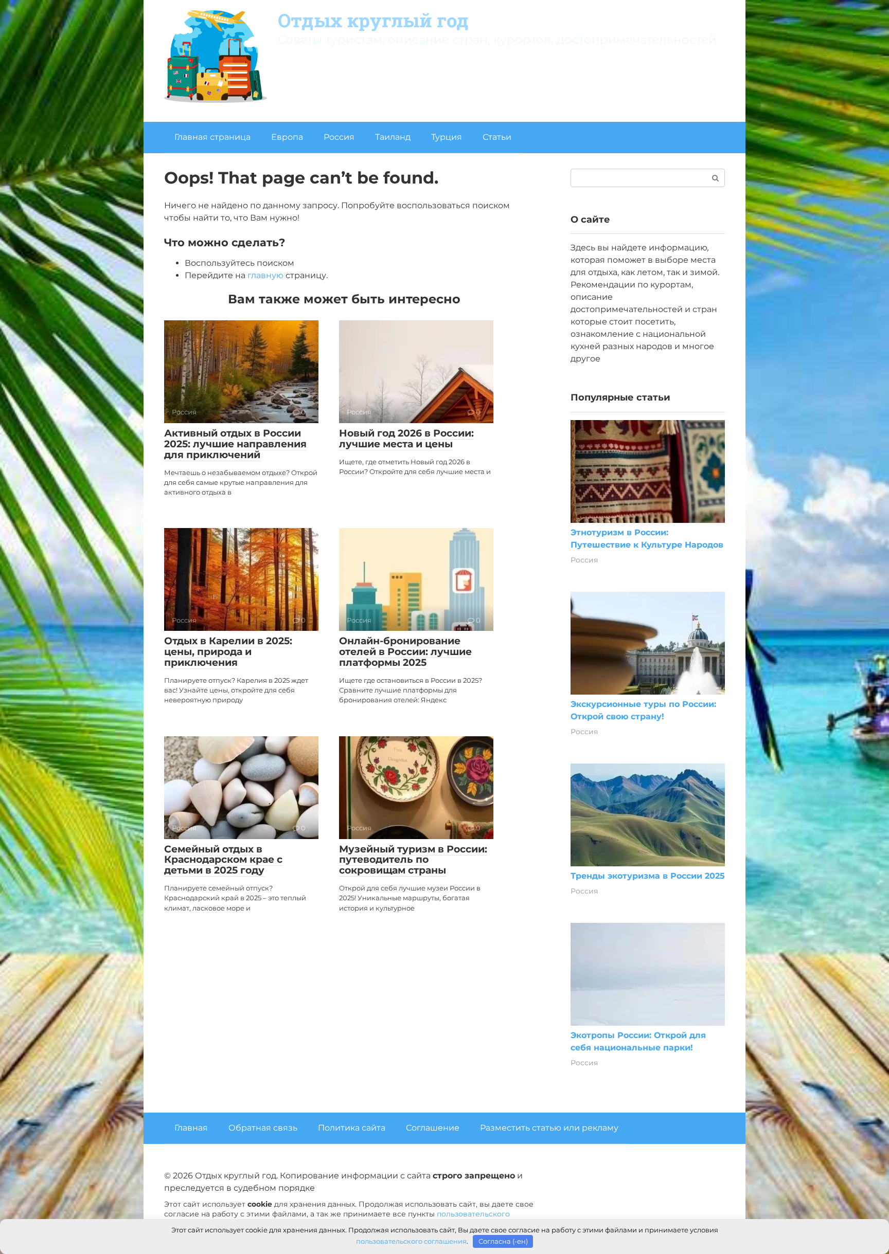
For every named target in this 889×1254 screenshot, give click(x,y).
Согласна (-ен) (503, 1241)
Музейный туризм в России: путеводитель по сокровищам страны (413, 860)
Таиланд (393, 137)
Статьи (497, 137)
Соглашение (432, 1128)
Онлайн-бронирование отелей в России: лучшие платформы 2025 (405, 651)
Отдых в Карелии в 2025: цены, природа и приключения (228, 651)
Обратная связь (262, 1128)
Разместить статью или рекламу (549, 1128)
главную (265, 275)
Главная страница (212, 137)
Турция (446, 137)
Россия (339, 137)
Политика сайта (351, 1128)
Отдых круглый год (373, 20)
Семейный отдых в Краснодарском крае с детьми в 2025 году (223, 860)
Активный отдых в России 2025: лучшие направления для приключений (235, 444)
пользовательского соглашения (411, 1241)
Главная (191, 1128)
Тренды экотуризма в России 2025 (648, 876)
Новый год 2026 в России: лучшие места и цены (406, 438)
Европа (287, 137)
